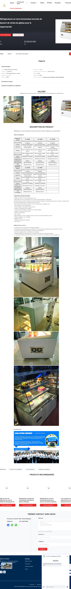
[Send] (67, 586)
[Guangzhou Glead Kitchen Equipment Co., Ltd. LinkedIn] (4, 572)
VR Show (49, 2)
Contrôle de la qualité (29, 566)
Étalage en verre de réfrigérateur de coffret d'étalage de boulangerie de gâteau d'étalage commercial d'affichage (47, 502)
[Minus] (67, 556)
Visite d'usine (27, 563)
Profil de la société (28, 561)
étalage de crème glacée (44, 469)
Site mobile (39, 584)
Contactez (42, 549)
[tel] (20, 525)
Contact (26, 569)
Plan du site (32, 584)
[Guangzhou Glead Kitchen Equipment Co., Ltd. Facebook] (1, 572)
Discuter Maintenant (6, 35)
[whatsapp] (12, 525)
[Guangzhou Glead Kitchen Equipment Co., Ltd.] (4, 5)
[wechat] (16, 525)
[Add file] (44, 586)
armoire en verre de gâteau (16, 469)
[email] (8, 525)
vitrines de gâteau (30, 469)
